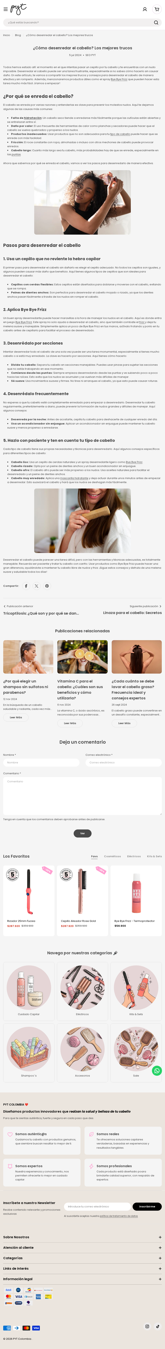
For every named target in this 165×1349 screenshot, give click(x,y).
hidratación (32, 118)
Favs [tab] (94, 856)
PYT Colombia (22, 1339)
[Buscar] (156, 22)
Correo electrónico (99, 755)
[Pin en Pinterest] (47, 586)
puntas (16, 154)
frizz (142, 322)
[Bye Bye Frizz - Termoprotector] (136, 891)
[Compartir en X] (37, 586)
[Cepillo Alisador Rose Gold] (82, 891)
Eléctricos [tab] (134, 856)
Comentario (12, 773)
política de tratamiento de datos (119, 1216)
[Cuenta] (144, 9)
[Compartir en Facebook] (26, 586)
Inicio (6, 35)
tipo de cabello (120, 134)
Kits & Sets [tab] (154, 856)
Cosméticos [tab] (112, 856)
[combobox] (82, 23)
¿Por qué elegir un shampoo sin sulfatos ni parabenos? (25, 687)
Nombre (9, 755)
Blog (18, 35)
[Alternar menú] (5, 9)
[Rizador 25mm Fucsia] (29, 891)
